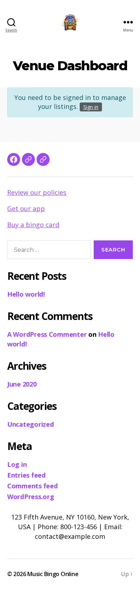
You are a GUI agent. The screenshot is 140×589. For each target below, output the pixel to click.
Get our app (26, 208)
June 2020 (22, 384)
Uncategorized (30, 424)
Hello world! (26, 294)
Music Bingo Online (52, 574)
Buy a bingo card (33, 224)
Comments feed (32, 486)
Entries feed (26, 475)
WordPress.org (30, 496)
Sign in (90, 107)
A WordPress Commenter (47, 334)
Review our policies (36, 192)
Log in (17, 464)
